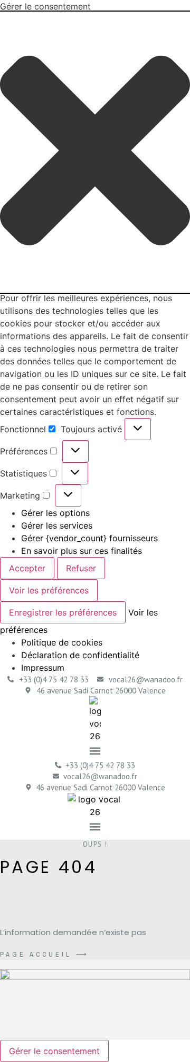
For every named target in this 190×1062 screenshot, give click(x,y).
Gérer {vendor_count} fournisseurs (89, 538)
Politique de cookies (61, 642)
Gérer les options (55, 513)
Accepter (27, 568)
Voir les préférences (49, 590)
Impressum (42, 667)
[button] (95, 152)
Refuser (81, 568)
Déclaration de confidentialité (80, 655)
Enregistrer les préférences (63, 612)
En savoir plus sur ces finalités (81, 550)
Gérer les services (56, 525)
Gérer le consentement (54, 1051)
